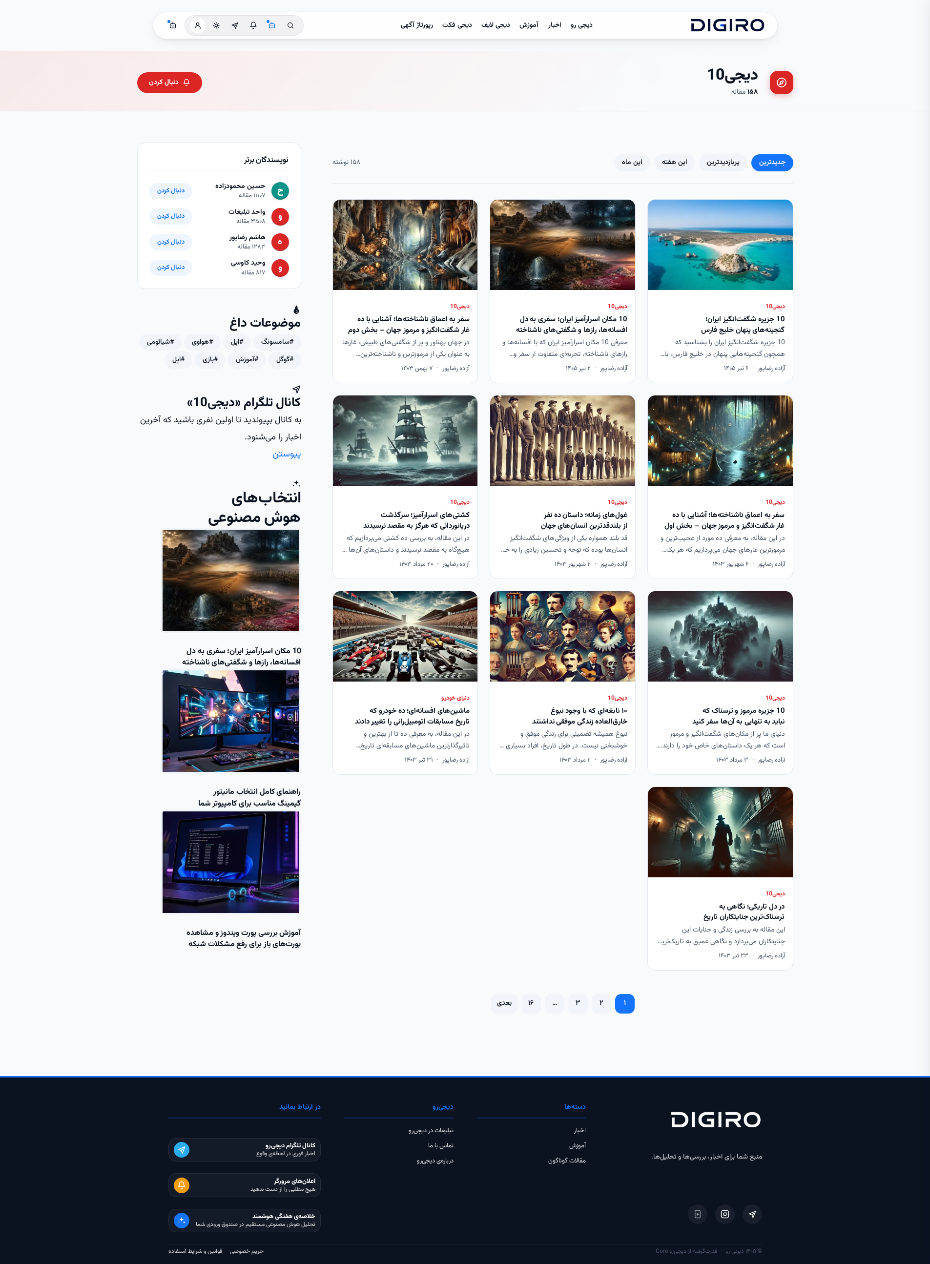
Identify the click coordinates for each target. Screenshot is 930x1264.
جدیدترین (772, 162)
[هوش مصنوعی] (272, 25)
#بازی (210, 359)
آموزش (528, 25)
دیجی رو (582, 25)
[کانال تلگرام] (235, 25)
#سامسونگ (277, 342)
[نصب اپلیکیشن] (697, 1214)
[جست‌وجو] (290, 25)
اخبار (554, 25)
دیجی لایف (495, 25)
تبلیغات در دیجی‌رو (431, 1131)
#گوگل (284, 359)
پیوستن (286, 454)
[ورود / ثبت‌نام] (198, 25)
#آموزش (247, 359)
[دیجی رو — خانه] (727, 25)
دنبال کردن (164, 82)
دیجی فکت (457, 25)
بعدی (504, 1003)
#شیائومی (160, 342)
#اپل (237, 342)
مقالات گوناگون (567, 1161)
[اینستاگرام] (725, 1214)
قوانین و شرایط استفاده (195, 1251)
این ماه (632, 162)
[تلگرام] (752, 1214)
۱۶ (531, 1003)
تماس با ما (441, 1146)
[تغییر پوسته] (216, 25)
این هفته (674, 162)
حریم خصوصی (247, 1251)
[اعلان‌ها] (253, 25)
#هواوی (202, 342)
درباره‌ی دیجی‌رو (435, 1161)
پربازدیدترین (723, 162)
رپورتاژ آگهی (417, 25)
